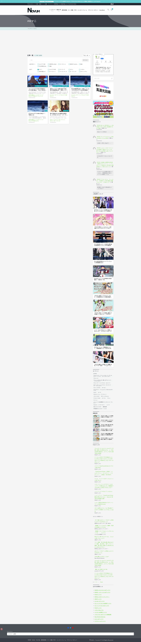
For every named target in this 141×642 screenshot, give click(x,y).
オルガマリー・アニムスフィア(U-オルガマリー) (103, 390)
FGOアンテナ (98, 594)
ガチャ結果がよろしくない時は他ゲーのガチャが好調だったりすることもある (104, 510)
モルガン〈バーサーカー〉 (99, 404)
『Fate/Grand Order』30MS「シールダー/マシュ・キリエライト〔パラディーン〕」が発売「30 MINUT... (104, 473)
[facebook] (111, 4)
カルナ (95, 392)
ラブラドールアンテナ (100, 621)
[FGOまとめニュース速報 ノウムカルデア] (33, 10)
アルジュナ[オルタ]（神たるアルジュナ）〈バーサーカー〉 (103, 380)
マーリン (95, 400)
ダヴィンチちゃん (105, 396)
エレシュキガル (97, 387)
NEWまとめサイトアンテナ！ (102, 596)
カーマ (99, 392)
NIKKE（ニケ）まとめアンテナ (102, 592)
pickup (95, 373)
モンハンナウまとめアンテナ (102, 605)
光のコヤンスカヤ (97, 406)
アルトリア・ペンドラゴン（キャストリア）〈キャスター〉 (102, 385)
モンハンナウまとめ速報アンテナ (103, 603)
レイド (108, 404)
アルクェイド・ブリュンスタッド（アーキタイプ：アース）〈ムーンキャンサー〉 (103, 376)
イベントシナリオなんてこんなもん (103, 491)
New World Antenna (100, 616)
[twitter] (113, 4)
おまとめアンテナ (99, 619)
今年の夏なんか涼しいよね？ (102, 556)
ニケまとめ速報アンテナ (101, 612)
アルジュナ (96, 378)
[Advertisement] (70, 41)
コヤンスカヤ (96, 396)
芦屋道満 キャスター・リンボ (100, 408)
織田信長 (105, 406)
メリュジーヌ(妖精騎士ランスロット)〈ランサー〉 (103, 402)
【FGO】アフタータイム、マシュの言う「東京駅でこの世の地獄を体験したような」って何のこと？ (104, 181)
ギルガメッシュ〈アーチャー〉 (100, 394)
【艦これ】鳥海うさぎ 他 (101, 569)
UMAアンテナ (98, 599)
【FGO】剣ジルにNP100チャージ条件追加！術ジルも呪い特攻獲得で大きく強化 (105, 127)
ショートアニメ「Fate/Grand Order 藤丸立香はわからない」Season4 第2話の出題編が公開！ (104, 497)
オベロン (104, 387)
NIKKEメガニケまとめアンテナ (102, 590)
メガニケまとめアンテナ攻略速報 (103, 614)
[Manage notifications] (1, 629)
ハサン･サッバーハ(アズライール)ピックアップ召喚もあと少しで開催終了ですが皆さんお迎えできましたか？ (104, 486)
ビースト (104, 398)
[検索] (111, 78)
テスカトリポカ (97, 398)
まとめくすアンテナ (100, 601)
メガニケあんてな (99, 610)
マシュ (108, 398)
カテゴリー (10, 631)
